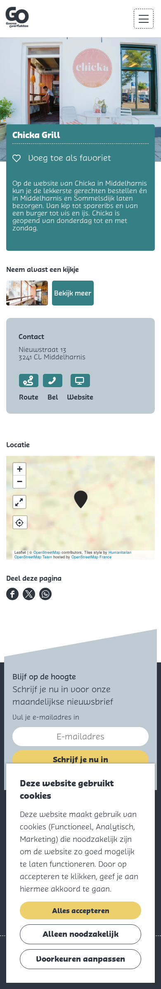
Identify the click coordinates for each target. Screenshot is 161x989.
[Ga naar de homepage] (18, 17)
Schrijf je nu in (80, 759)
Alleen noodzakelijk (80, 934)
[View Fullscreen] (19, 502)
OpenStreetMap (46, 552)
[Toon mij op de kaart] (20, 522)
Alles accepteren (80, 910)
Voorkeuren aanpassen (80, 959)
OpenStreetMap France (91, 557)
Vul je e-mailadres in (45, 717)
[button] (80, 499)
